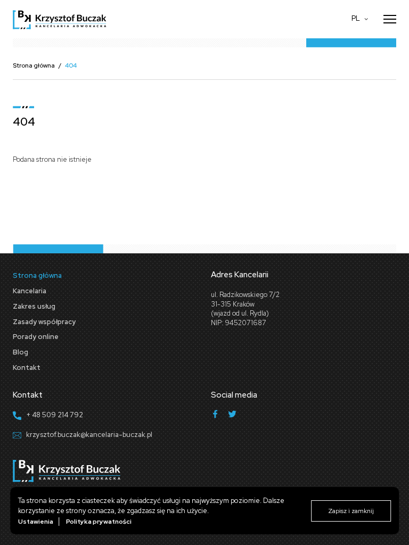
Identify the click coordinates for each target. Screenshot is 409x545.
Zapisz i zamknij (351, 511)
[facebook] (215, 415)
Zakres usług (34, 306)
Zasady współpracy (44, 321)
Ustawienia (35, 521)
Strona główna (34, 65)
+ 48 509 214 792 (54, 414)
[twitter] (232, 415)
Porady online (36, 336)
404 (71, 65)
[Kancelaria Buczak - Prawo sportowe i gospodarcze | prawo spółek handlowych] (60, 19)
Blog (20, 352)
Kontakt (26, 367)
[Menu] (390, 19)
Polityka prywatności (99, 521)
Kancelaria (29, 290)
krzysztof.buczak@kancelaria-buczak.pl (89, 434)
